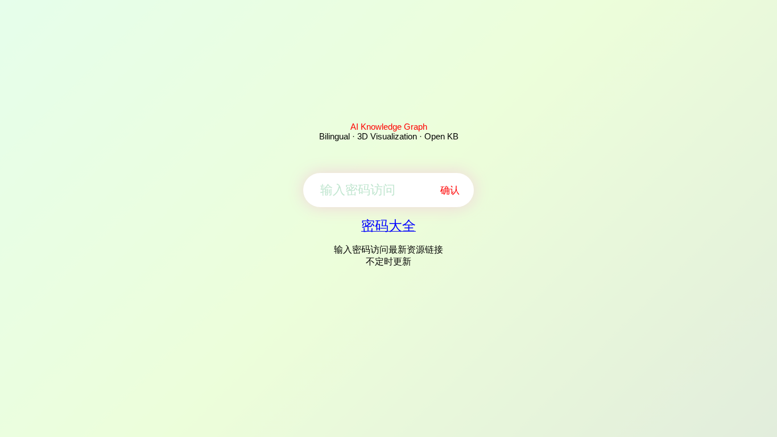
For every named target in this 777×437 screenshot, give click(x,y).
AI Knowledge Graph (388, 126)
